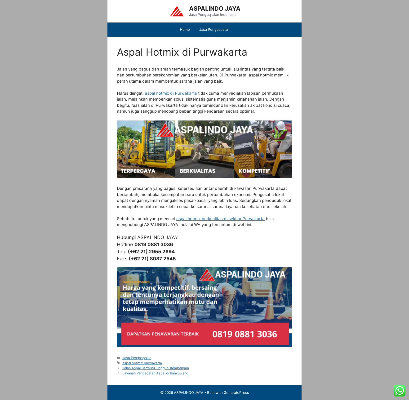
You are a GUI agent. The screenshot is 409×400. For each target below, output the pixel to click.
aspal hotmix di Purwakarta (171, 93)
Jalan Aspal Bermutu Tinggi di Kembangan (155, 368)
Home (185, 29)
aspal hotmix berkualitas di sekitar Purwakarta (220, 218)
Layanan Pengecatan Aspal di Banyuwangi (155, 373)
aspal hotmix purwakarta (142, 363)
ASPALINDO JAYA (214, 8)
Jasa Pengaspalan (214, 29)
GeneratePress (236, 392)
